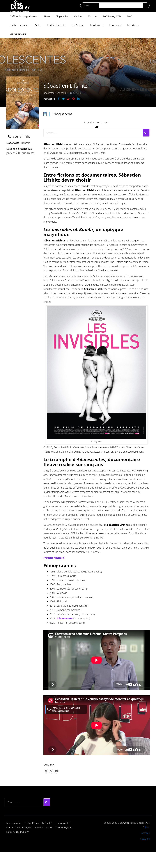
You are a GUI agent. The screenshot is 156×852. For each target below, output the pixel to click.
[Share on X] (51, 771)
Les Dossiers (78, 25)
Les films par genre (19, 25)
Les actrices (133, 25)
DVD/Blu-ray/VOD (112, 16)
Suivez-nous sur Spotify (17, 831)
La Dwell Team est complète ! (56, 823)
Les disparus (96, 25)
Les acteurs (115, 25)
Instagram (145, 838)
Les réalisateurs (17, 33)
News (47, 16)
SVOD (129, 16)
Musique (92, 16)
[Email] (56, 771)
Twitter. (146, 827)
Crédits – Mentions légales (19, 827)
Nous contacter (13, 823)
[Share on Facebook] (46, 771)
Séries (38, 25)
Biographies (62, 16)
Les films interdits (56, 25)
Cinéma (78, 16)
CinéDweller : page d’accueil (23, 16)
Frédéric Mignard (53, 557)
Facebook (145, 832)
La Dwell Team (32, 823)
